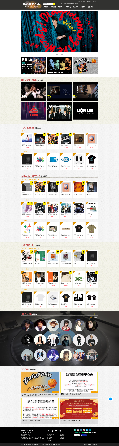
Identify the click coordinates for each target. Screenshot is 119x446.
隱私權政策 (49, 437)
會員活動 (62, 434)
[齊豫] (66, 325)
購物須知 (62, 435)
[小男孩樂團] (40, 355)
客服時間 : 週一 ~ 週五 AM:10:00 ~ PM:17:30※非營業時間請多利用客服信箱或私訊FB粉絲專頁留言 (32, 438)
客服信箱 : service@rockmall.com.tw (29, 435)
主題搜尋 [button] (83, 7)
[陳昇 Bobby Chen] (40, 325)
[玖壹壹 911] (92, 355)
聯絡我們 (62, 438)
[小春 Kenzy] (66, 340)
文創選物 (68, 7)
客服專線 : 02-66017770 (26, 434)
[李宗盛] (53, 355)
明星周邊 (60, 7)
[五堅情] (27, 355)
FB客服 (110, 399)
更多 (95, 314)
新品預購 (75, 7)
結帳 (95, 1)
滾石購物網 (31, 5)
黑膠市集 (46, 7)
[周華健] (27, 325)
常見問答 (62, 437)
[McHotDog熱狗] (27, 340)
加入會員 (80, 1)
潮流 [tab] (95, 317)
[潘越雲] (79, 325)
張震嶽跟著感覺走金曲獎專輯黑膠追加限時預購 (67, 3)
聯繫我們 (90, 1)
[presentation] (20, 142)
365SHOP (95, 444)
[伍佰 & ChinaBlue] (66, 355)
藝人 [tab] (91, 317)
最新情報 (90, 7)
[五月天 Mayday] (79, 355)
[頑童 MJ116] (53, 340)
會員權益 (49, 440)
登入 (84, 1)
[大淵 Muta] (79, 340)
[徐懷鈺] (92, 325)
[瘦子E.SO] (92, 340)
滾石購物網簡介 (50, 434)
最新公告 (49, 435)
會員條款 (49, 438)
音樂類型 (53, 7)
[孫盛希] (40, 340)
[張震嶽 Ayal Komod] (53, 325)
